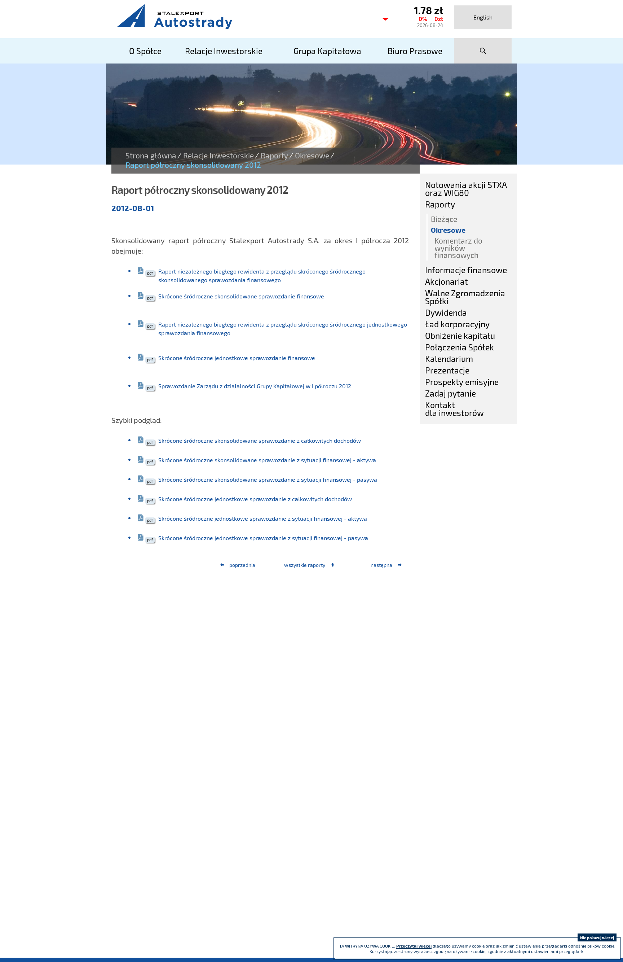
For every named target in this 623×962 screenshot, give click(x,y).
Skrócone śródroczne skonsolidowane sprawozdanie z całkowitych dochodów (259, 440)
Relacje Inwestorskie (218, 155)
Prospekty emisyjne (462, 382)
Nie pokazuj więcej (597, 937)
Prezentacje (447, 370)
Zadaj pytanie (450, 393)
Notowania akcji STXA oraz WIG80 (466, 189)
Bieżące (444, 218)
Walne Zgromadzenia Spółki (465, 297)
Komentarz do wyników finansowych (458, 247)
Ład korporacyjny (457, 324)
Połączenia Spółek (459, 347)
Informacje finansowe (466, 270)
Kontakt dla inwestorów (454, 409)
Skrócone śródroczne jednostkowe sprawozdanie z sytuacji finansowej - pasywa (263, 537)
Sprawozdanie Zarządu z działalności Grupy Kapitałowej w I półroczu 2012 (254, 385)
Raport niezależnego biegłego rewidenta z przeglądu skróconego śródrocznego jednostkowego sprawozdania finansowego (282, 328)
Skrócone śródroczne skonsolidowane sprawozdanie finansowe (241, 296)
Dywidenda (446, 312)
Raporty (274, 155)
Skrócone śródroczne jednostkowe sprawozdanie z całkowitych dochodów (255, 498)
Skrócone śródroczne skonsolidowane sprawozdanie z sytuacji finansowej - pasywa (267, 479)
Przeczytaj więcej (414, 945)
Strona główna (150, 155)
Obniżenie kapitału (460, 336)
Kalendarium (449, 359)
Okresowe (312, 155)
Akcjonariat (446, 281)
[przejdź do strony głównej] (243, 16)
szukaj (483, 51)
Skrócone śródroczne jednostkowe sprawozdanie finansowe (236, 357)
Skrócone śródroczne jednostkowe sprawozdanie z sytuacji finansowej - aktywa (262, 518)
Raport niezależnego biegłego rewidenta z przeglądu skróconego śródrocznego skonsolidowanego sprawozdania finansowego (262, 275)
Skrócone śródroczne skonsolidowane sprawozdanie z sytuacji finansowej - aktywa (267, 459)
